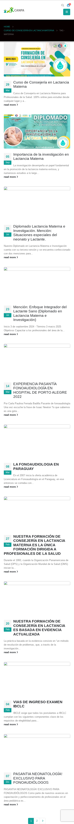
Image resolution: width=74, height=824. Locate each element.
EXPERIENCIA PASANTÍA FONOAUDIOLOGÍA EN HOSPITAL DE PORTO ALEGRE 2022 (40, 390)
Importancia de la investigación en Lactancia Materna (41, 156)
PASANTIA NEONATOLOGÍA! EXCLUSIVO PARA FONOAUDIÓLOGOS (37, 778)
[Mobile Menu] (66, 12)
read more (10, 104)
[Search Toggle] (62, 5)
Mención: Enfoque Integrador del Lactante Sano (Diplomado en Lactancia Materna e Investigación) (40, 313)
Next (43, 821)
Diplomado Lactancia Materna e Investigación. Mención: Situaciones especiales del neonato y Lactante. (39, 232)
